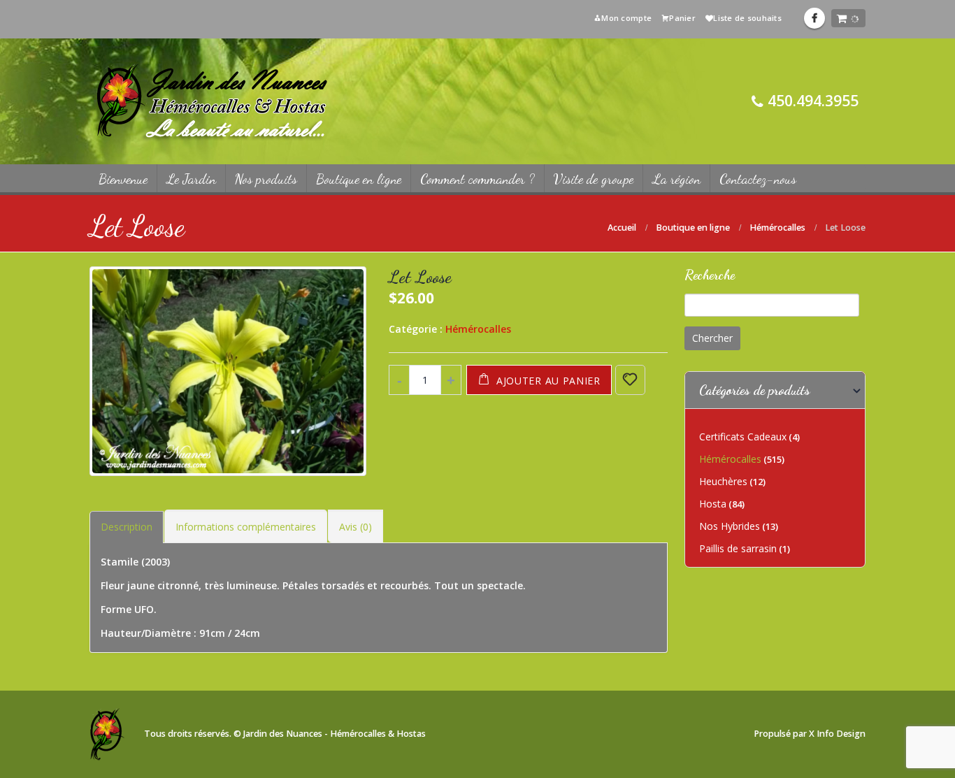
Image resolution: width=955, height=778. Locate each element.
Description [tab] (126, 526)
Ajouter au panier (548, 380)
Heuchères (723, 481)
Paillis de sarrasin (738, 548)
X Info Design (837, 734)
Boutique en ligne (358, 179)
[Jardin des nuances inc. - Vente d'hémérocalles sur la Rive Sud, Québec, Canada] (211, 101)
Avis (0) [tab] (355, 526)
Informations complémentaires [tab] (245, 526)
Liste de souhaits (747, 18)
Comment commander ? (477, 179)
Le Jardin (191, 179)
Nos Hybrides (729, 526)
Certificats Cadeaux (743, 436)
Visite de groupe (593, 179)
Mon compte (626, 18)
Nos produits (266, 179)
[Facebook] (814, 18)
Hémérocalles (478, 329)
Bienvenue (123, 179)
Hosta (712, 503)
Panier (682, 18)
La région (676, 179)
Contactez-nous (757, 179)
